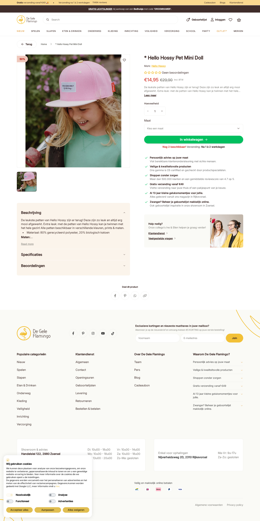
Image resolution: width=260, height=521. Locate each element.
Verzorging (172, 31)
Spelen (35, 31)
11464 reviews (100, 2)
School (191, 31)
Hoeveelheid (151, 103)
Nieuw (21, 31)
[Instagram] (93, 333)
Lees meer (150, 95)
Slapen (51, 31)
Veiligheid (151, 31)
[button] (230, 20)
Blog (137, 377)
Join (234, 337)
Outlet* (222, 31)
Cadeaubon (210, 2)
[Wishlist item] (124, 60)
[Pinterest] (83, 333)
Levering (81, 393)
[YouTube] (103, 333)
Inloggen (220, 19)
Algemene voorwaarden (209, 504)
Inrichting (131, 31)
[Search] (48, 20)
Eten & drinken (71, 31)
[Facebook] (73, 333)
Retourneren (84, 401)
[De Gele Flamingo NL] (27, 19)
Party (206, 31)
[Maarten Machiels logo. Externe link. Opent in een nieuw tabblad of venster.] (7, 460)
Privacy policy (235, 504)
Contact (81, 370)
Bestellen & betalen (88, 408)
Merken (238, 31)
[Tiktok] (113, 333)
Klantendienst (236, 2)
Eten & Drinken (26, 385)
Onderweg (94, 31)
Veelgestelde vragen (160, 238)
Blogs (222, 2)
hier (57, 486)
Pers (137, 370)
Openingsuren (85, 377)
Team (137, 362)
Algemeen (82, 362)
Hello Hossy (159, 65)
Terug (28, 44)
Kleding (113, 31)
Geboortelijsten (86, 385)
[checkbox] (9, 495)
